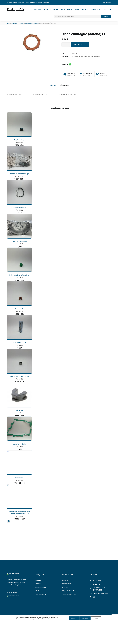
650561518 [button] (96, 585)
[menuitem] (107, 2)
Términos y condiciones (69, 594)
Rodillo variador (19, 140)
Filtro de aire (19, 478)
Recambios (37, 9)
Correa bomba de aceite (19, 207)
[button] (32, 42)
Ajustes (96, 618)
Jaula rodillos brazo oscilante (19, 376)
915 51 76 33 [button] (97, 581)
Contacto (108, 2)
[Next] (8, 521)
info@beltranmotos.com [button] (100, 593)
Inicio (8, 23)
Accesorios (47, 9)
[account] (107, 9)
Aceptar (73, 618)
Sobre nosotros (95, 9)
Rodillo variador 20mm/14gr (19, 174)
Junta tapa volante (19, 444)
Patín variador (19, 309)
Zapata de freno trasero (19, 241)
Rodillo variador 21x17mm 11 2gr (19, 275)
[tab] (64, 86)
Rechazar (85, 618)
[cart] (110, 9)
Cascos (55, 9)
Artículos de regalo (66, 9)
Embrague (21, 23)
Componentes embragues (32, 23)
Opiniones (65, 587)
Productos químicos (81, 9)
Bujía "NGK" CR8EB (19, 343)
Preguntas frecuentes (68, 591)
